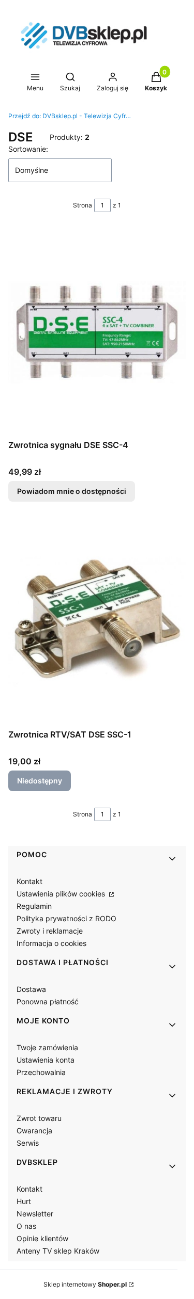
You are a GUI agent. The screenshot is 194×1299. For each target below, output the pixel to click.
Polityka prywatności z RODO (66, 918)
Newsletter (35, 1213)
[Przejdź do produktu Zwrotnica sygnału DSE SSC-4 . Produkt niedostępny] (97, 332)
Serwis (28, 1142)
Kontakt (29, 881)
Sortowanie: (28, 149)
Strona (82, 205)
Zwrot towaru (39, 1118)
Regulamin (34, 906)
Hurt (24, 1201)
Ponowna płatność (48, 1001)
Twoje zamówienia (47, 1047)
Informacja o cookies (51, 943)
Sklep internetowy (85, 1284)
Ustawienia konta (45, 1059)
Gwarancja (34, 1130)
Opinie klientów (42, 1238)
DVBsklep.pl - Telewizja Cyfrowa (70, 116)
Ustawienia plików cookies (62, 893)
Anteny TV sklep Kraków (58, 1250)
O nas (26, 1226)
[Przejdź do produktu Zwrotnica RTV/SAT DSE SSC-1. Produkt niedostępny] (97, 621)
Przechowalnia (41, 1072)
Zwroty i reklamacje (50, 930)
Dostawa (31, 989)
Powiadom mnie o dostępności (71, 491)
